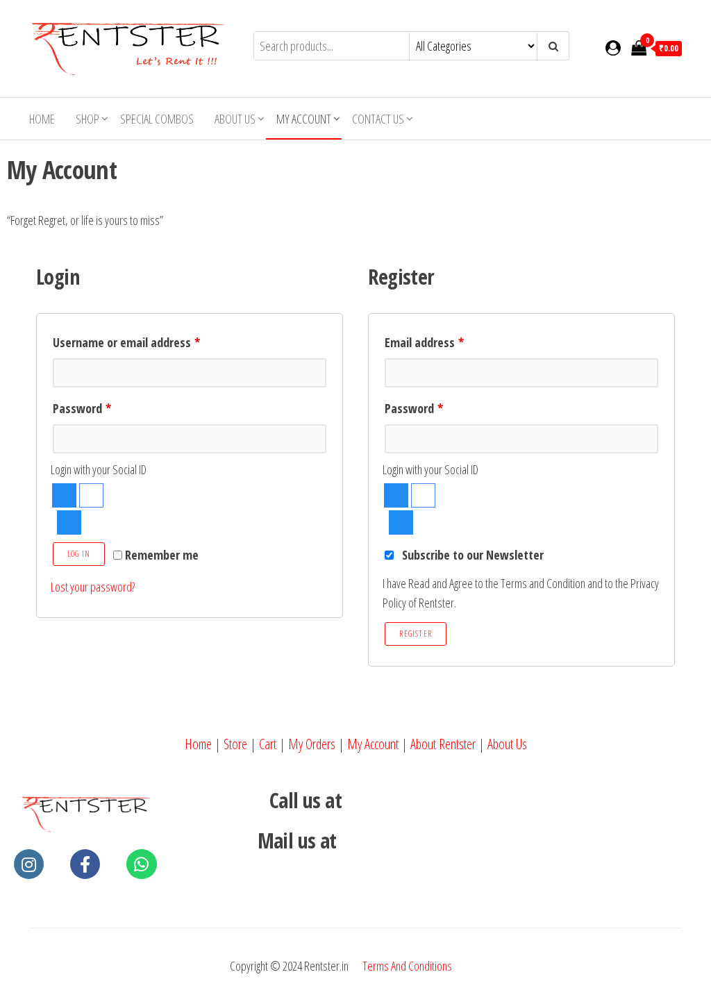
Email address (424, 342)
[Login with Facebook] (64, 495)
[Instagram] (29, 864)
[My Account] (613, 47)
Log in (78, 554)
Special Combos (157, 118)
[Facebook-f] (85, 864)
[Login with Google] (91, 495)
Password (82, 408)
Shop (87, 118)
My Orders (311, 744)
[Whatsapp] (141, 864)
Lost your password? (93, 586)
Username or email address (126, 342)
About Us (235, 118)
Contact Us (378, 118)
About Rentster (443, 744)
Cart (267, 744)
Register (415, 633)
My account (303, 118)
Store (235, 744)
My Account (373, 744)
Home (42, 118)
